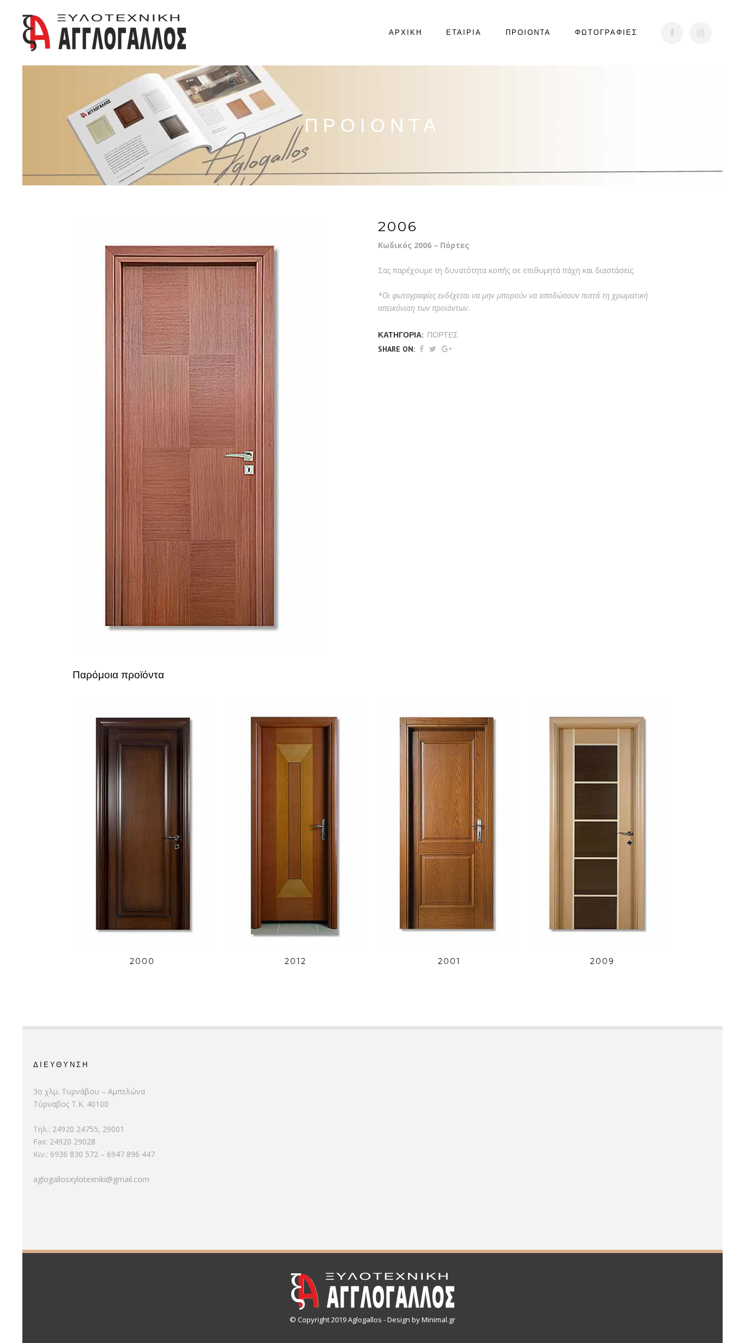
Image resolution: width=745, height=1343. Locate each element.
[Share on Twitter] (432, 349)
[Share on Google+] (447, 349)
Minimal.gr (438, 1319)
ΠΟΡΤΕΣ (442, 335)
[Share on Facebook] (421, 349)
